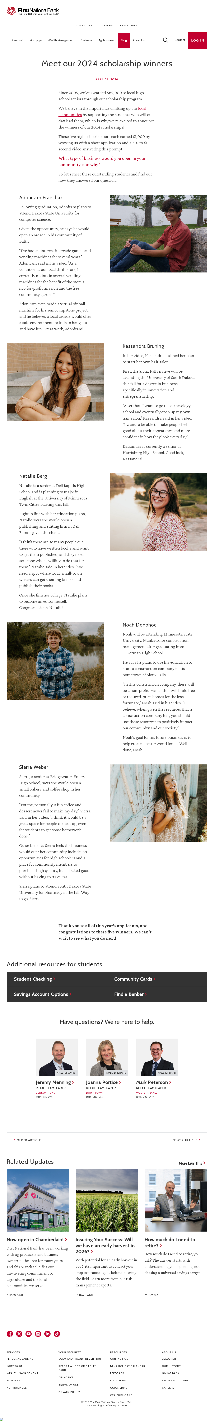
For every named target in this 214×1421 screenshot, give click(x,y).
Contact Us (119, 1358)
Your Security (70, 1352)
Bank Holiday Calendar (127, 1366)
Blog (124, 40)
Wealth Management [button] (61, 40)
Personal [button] (17, 40)
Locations (84, 25)
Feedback (117, 1373)
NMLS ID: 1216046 (116, 1072)
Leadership (170, 1358)
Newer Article (185, 1140)
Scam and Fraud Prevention (80, 1358)
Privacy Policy (69, 1391)
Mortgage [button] (35, 40)
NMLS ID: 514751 (167, 1072)
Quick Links (129, 25)
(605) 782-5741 (94, 1096)
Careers (106, 25)
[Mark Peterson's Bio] (157, 1057)
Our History (171, 1366)
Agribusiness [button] (107, 40)
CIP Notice (66, 1377)
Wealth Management (22, 1373)
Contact (180, 40)
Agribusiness (17, 1387)
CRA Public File (121, 1395)
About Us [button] (139, 40)
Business (13, 1380)
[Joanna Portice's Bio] (107, 1057)
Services (13, 1352)
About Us (169, 1352)
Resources (118, 1352)
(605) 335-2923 (44, 1096)
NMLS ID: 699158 (66, 1072)
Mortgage (15, 1366)
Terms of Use (69, 1384)
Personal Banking (20, 1358)
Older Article (29, 1140)
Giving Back (171, 1373)
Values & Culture (175, 1380)
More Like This (190, 1163)
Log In (197, 40)
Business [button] (86, 40)
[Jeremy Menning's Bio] (57, 1057)
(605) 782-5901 (145, 1096)
